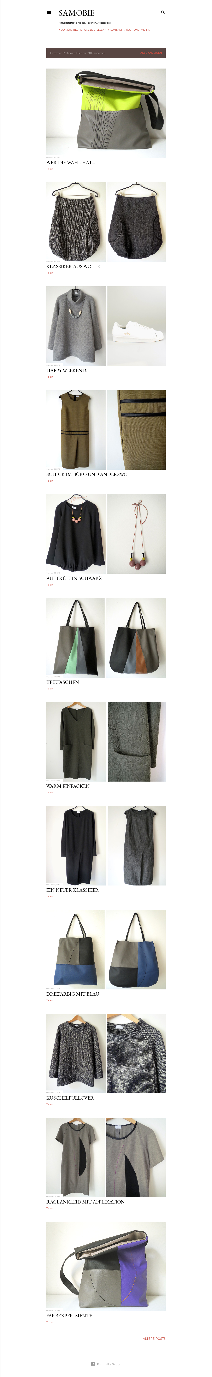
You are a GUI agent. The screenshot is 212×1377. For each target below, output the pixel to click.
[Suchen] (163, 11)
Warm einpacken (68, 786)
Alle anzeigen (151, 52)
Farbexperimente (69, 1315)
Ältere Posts (154, 1339)
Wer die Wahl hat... (70, 162)
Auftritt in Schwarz (74, 578)
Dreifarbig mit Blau (72, 994)
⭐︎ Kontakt (115, 29)
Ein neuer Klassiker (72, 890)
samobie (77, 12)
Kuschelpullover (70, 1098)
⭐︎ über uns (131, 29)
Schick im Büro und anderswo (87, 474)
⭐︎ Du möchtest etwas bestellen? (82, 29)
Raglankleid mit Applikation (85, 1202)
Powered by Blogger (109, 1364)
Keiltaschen (62, 682)
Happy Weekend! (67, 370)
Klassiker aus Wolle (73, 266)
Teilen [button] (49, 168)
